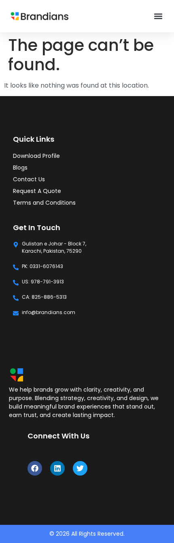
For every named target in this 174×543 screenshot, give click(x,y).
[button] (158, 16)
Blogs (20, 168)
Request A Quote (37, 191)
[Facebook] (35, 468)
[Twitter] (80, 468)
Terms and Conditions (44, 203)
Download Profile (36, 156)
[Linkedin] (57, 468)
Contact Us (29, 179)
